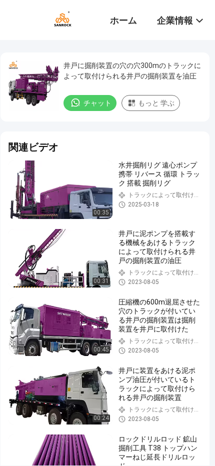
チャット (98, 103)
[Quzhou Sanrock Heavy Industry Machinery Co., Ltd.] (62, 19)
